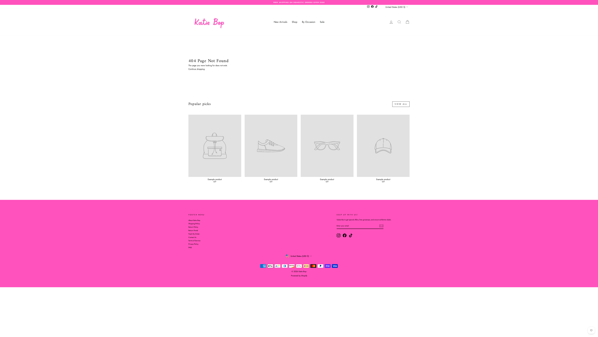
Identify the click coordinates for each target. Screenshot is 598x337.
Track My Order (194, 234)
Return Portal (193, 230)
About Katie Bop (194, 220)
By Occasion (308, 22)
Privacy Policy (193, 244)
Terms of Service (194, 240)
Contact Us (192, 237)
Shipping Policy (194, 223)
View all (401, 104)
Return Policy (193, 227)
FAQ (190, 247)
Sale (322, 22)
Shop (294, 22)
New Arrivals (280, 22)
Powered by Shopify (299, 275)
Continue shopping (196, 69)
